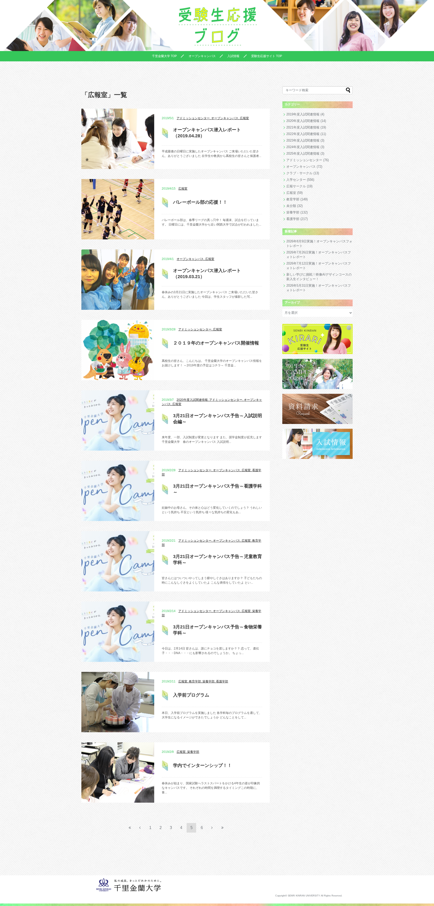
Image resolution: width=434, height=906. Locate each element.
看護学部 (292, 219)
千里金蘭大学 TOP (164, 56)
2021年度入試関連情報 (302, 127)
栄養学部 (292, 212)
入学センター (296, 180)
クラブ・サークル (299, 173)
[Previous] (140, 827)
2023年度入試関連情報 (302, 140)
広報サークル (296, 186)
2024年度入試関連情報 (302, 147)
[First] (129, 827)
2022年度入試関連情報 (302, 134)
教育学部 (292, 199)
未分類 (291, 206)
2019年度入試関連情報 (302, 114)
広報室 (291, 193)
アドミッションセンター (304, 160)
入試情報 (233, 56)
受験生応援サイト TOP (266, 56)
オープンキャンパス (202, 56)
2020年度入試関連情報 (302, 121)
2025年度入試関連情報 (302, 153)
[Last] (222, 827)
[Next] (212, 827)
